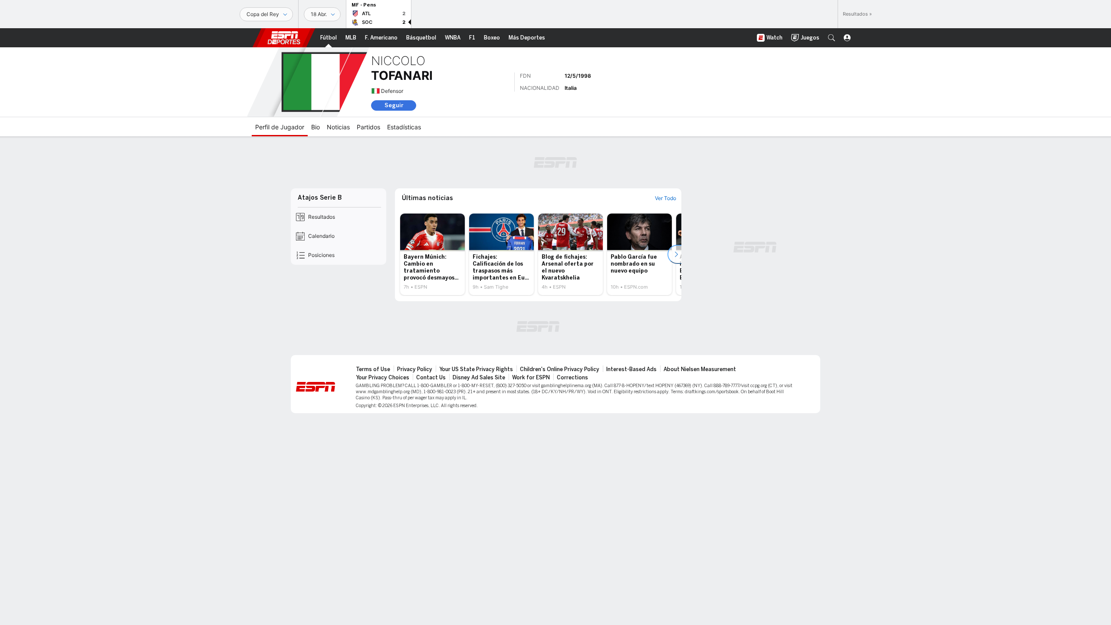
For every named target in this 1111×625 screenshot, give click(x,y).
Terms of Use (373, 369)
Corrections (572, 378)
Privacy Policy (414, 369)
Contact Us (431, 378)
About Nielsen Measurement (700, 369)
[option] (432, 254)
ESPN (283, 37)
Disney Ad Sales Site (479, 378)
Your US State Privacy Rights (476, 369)
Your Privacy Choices (382, 378)
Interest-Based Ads (631, 369)
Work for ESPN (531, 378)
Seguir (394, 105)
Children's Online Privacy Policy (559, 369)
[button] (831, 37)
